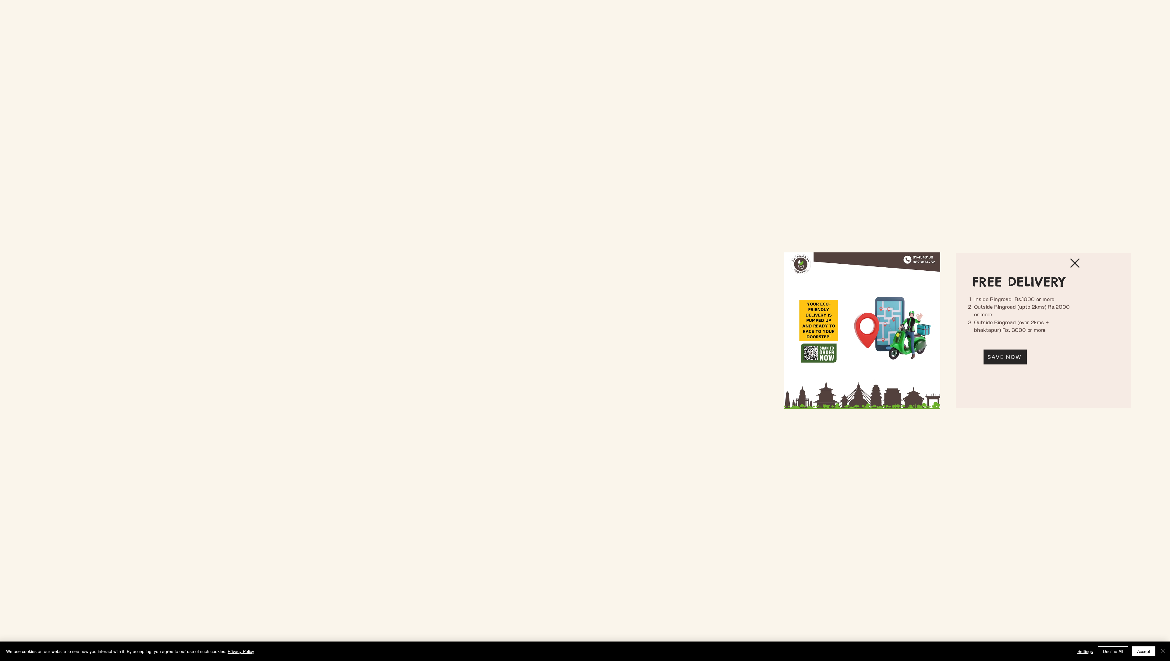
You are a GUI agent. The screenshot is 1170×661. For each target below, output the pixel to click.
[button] (1075, 263)
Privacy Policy (241, 651)
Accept (1143, 651)
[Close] (1162, 651)
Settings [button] (1085, 651)
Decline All (1113, 651)
